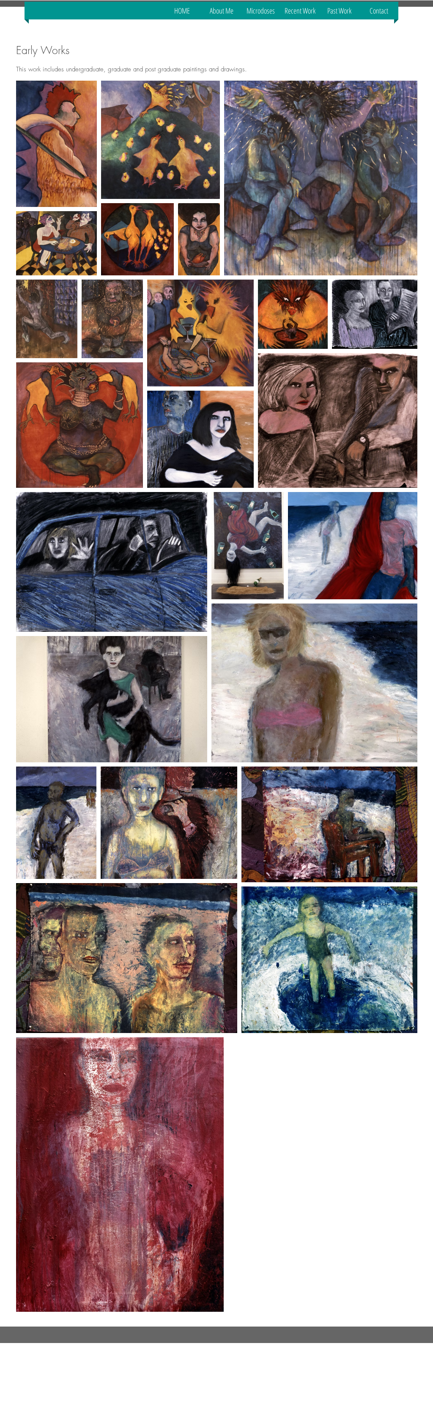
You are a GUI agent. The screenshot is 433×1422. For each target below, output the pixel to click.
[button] (339, 10)
